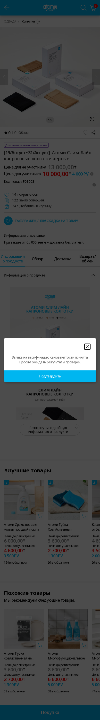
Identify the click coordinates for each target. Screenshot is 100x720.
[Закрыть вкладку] (87, 347)
